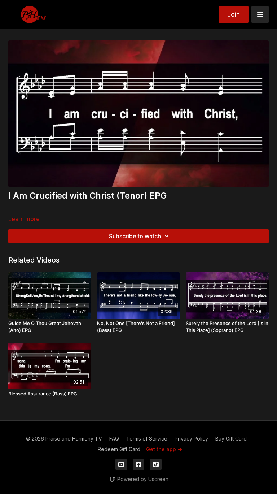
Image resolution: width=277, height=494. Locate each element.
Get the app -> (164, 449)
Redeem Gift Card (119, 449)
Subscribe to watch (135, 236)
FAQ (114, 439)
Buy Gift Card (231, 439)
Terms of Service (146, 439)
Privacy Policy (191, 439)
